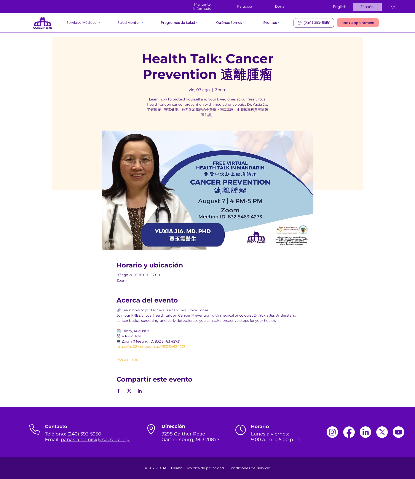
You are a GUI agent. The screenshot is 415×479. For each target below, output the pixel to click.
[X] (382, 432)
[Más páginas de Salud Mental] (142, 23)
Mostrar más (127, 359)
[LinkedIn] (365, 432)
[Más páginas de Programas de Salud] (197, 23)
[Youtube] (398, 432)
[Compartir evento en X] (129, 391)
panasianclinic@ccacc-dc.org (95, 439)
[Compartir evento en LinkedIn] (140, 391)
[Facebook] (349, 432)
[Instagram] (332, 432)
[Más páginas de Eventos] (279, 23)
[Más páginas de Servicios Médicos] (99, 23)
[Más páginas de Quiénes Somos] (244, 23)
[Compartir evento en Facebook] (119, 391)
